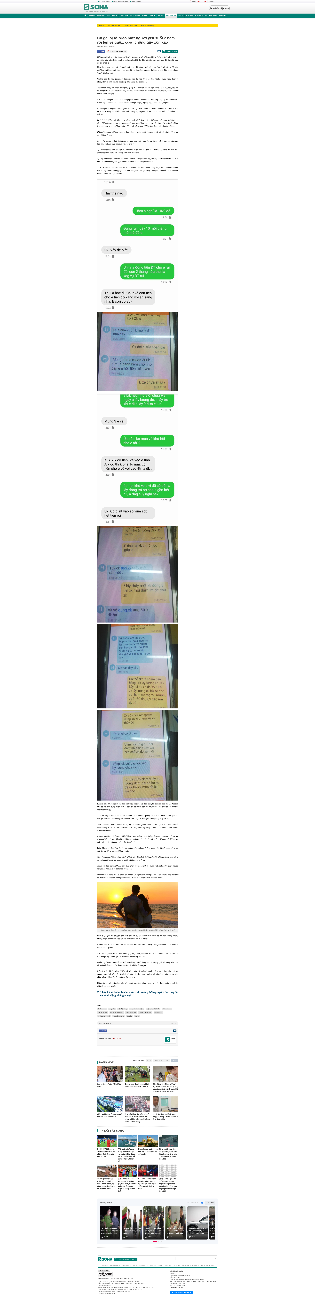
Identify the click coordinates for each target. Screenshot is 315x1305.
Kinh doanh (124, 15)
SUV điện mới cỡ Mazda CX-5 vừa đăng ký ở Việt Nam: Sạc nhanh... (197, 1230)
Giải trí (180, 15)
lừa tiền (129, 1016)
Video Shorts (106, 1203)
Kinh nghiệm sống (147, 25)
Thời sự (114, 15)
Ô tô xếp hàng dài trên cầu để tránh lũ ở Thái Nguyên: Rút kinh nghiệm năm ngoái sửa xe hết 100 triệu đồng (137, 1118)
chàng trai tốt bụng (145, 1012)
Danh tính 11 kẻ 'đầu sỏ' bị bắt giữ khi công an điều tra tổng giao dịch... (154, 1230)
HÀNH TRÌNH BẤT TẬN (120, 1)
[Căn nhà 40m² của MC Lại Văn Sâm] (110, 1074)
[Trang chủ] (96, 8)
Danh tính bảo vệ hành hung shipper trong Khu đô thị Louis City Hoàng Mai (165, 1116)
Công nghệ (213, 15)
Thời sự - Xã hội (115, 1265)
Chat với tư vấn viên (182, 1293)
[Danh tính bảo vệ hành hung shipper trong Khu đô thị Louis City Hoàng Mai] (165, 1104)
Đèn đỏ (101, 25)
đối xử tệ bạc (167, 1009)
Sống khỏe (199, 15)
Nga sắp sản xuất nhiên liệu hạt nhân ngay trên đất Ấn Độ (148, 1151)
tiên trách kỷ (158, 1012)
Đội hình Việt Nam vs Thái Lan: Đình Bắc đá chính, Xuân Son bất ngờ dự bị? (106, 1153)
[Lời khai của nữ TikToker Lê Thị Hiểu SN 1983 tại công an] (132, 1223)
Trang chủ (105, 1265)
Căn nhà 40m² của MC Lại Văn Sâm (109, 1085)
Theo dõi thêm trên (193, 1203)
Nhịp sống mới (171, 15)
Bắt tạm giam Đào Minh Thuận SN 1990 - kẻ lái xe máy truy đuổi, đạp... (175, 1230)
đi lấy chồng (102, 1009)
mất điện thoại (122, 1009)
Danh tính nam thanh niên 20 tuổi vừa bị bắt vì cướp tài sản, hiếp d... (110, 1230)
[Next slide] (212, 1224)
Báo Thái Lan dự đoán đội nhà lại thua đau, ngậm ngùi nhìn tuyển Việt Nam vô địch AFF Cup (147, 1184)
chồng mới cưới (131, 1012)
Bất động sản (135, 15)
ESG (108, 15)
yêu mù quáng (102, 1012)
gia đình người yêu (116, 1012)
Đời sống (222, 15)
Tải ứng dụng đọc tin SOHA (127, 1259)
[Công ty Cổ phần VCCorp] (128, 1273)
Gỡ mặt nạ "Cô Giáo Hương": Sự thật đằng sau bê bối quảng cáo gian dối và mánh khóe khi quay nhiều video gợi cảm (165, 1088)
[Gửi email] (159, 51)
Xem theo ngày (138, 1060)
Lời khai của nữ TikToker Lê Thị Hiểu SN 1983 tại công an (132, 1230)
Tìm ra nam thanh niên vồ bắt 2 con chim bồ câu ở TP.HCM (137, 1085)
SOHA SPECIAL (136, 1)
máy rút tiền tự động (136, 1009)
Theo (138, 1023)
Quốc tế (152, 15)
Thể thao (161, 15)
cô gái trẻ (112, 1009)
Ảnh (207, 1265)
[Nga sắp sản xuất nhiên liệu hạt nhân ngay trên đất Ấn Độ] (148, 1141)
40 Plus (144, 15)
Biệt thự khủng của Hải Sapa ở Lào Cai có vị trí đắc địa (109, 1115)
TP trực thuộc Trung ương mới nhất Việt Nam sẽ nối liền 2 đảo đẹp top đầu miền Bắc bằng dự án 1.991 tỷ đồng (127, 1155)
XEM (175, 1060)
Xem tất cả (210, 1203)
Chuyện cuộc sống (130, 25)
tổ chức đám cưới (104, 1016)
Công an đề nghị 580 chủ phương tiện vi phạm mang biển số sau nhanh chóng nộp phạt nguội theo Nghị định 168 (168, 1185)
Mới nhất (92, 15)
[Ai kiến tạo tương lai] (219, 8)
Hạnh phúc (101, 15)
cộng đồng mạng (118, 1016)
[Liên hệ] (174, 1030)
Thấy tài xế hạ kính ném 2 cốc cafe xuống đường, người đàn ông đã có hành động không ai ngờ (139, 993)
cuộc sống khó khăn (153, 1009)
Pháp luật (189, 15)
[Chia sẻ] (101, 51)
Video (201, 1265)
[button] (155, 1241)
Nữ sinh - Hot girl (114, 25)
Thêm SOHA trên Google (118, 51)
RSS (212, 1265)
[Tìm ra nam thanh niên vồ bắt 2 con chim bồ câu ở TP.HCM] (137, 1074)
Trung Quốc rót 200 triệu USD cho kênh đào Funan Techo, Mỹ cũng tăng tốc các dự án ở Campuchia (106, 1184)
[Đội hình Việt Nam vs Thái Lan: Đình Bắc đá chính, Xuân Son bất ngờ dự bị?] (107, 1141)
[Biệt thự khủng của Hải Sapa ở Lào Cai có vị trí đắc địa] (110, 1104)
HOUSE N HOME (104, 1)
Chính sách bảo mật (176, 1288)
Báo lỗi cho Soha (171, 51)
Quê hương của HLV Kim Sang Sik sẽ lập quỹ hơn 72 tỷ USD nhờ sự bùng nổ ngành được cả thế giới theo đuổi (127, 1185)
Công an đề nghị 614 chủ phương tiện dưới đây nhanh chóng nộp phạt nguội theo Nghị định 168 (168, 1154)
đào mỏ (137, 1016)
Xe (206, 15)
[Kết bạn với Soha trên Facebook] (167, 1039)
